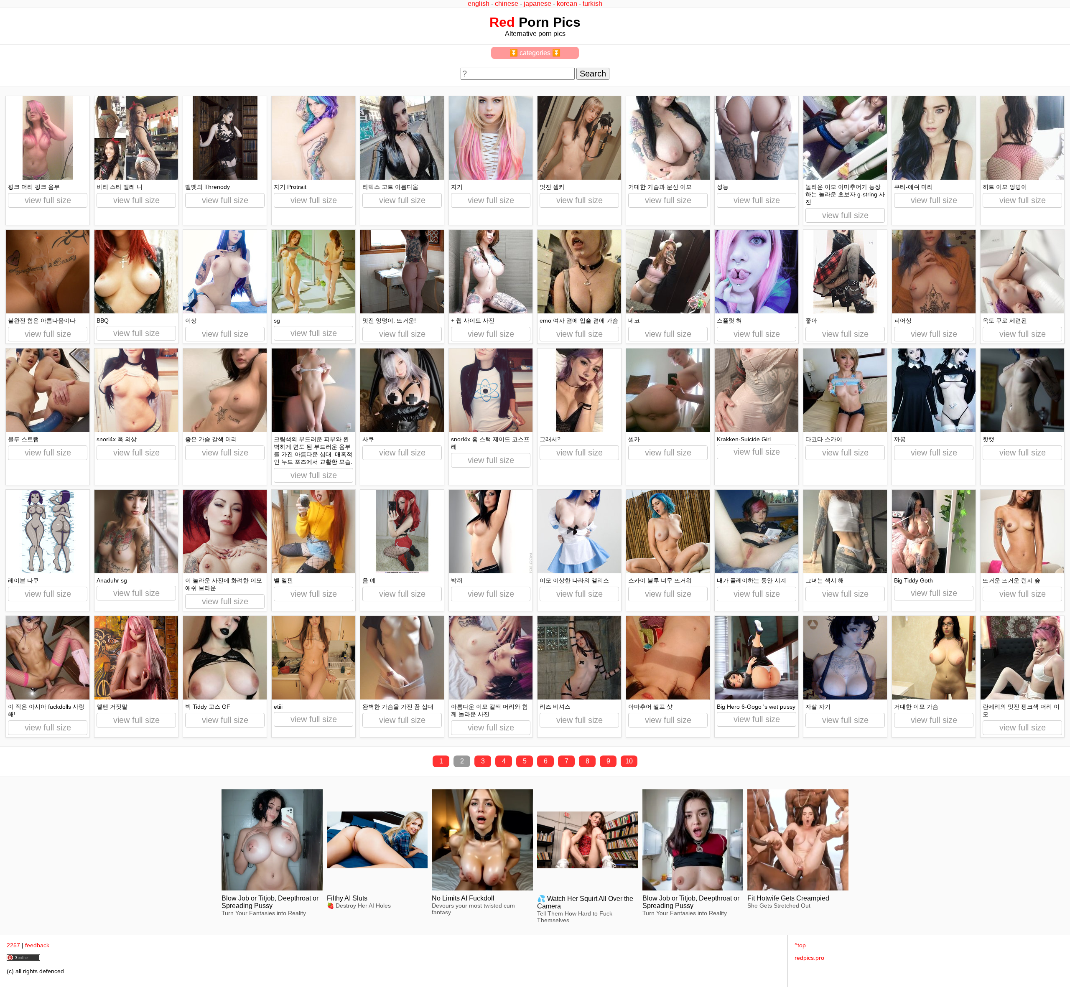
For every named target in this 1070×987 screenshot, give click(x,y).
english (478, 3)
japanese (537, 3)
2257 (13, 945)
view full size (48, 200)
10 (629, 761)
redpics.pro (809, 957)
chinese (506, 3)
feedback (37, 945)
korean (567, 3)
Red (502, 22)
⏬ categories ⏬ (535, 52)
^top (800, 945)
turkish (592, 3)
